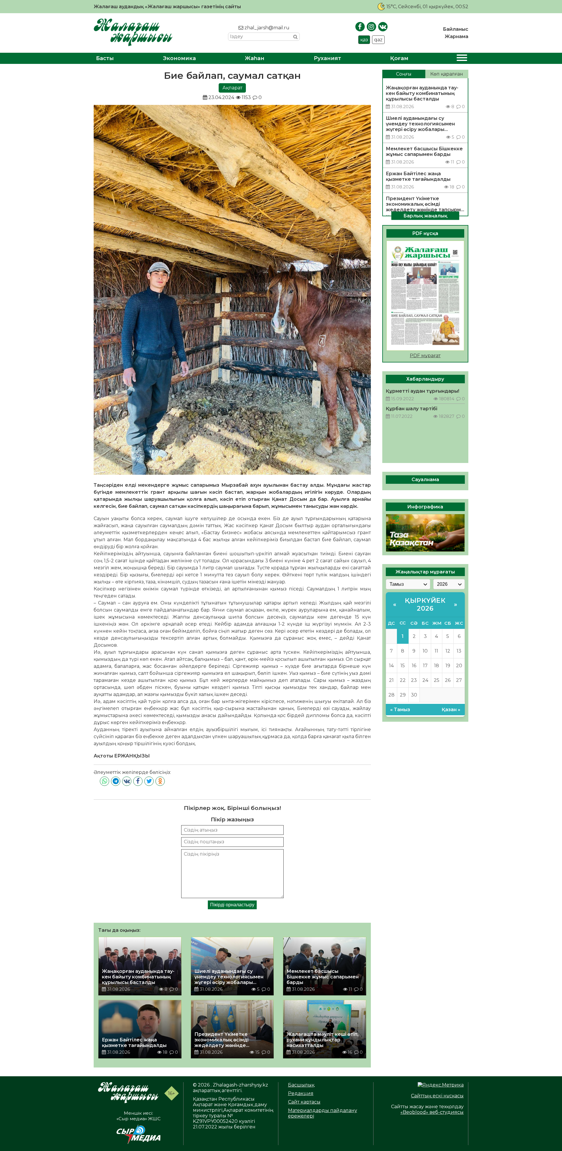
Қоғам (399, 58)
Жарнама (456, 36)
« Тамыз (400, 709)
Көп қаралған (446, 74)
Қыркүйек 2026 (425, 604)
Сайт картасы (304, 1102)
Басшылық (301, 1085)
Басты (105, 58)
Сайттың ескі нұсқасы (437, 1096)
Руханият (327, 58)
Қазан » (451, 709)
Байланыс (455, 29)
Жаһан (254, 58)
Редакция (300, 1093)
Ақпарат (232, 88)
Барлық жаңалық (425, 215)
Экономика (179, 58)
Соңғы (404, 74)
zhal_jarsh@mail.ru (266, 27)
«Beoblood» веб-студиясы (432, 1112)
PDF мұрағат (425, 355)
